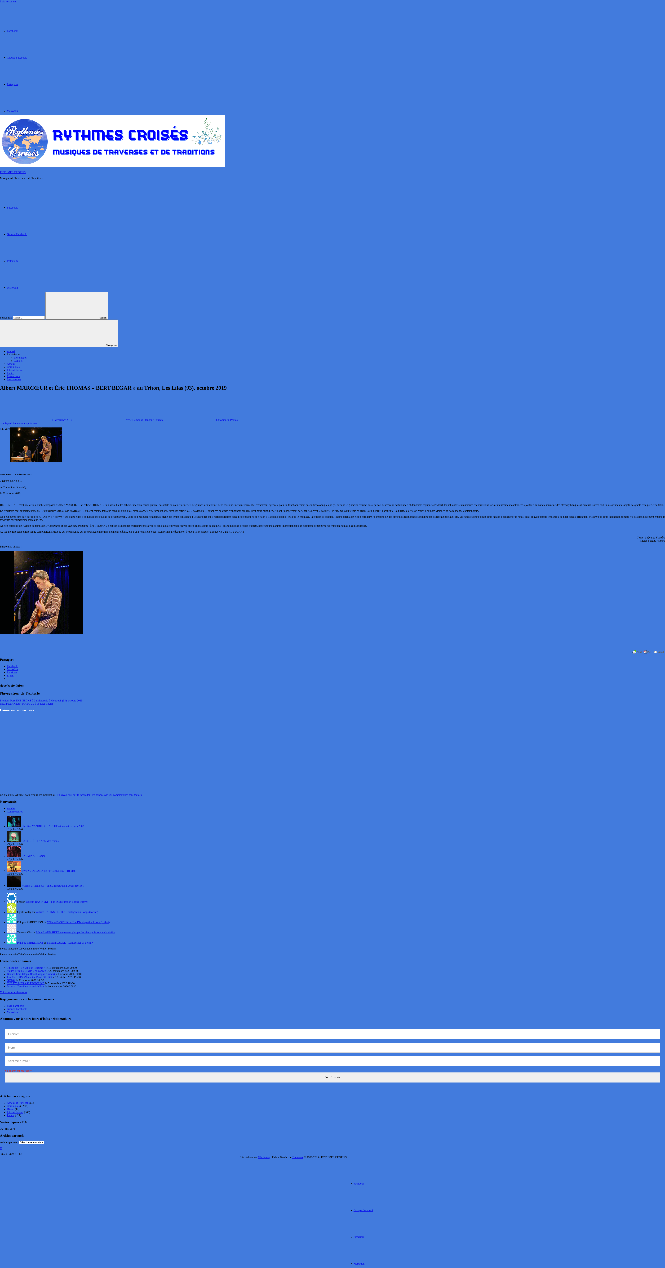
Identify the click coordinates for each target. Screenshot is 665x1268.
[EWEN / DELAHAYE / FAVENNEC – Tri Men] (14, 870)
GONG (11, 980)
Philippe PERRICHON (30, 942)
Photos (10, 373)
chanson (19, 423)
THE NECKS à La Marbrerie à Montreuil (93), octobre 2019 (41, 700)
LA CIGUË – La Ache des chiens (40, 841)
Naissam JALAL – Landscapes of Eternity (70, 942)
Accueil (11, 351)
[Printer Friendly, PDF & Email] (648, 652)
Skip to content (8, 1)
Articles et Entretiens (18, 1102)
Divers (10, 1109)
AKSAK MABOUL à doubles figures (26, 703)
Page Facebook (15, 1005)
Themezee (297, 1157)
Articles (11, 363)
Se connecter (14, 379)
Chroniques (13, 366)
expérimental (31, 423)
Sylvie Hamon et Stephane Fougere (144, 419)
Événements (13, 376)
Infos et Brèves (15, 370)
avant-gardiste (7, 423)
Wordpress (264, 1157)
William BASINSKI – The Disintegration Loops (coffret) (52, 885)
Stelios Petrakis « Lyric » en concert (26, 970)
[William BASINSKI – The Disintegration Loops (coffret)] (14, 885)
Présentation (20, 357)
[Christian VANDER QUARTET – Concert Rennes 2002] (14, 826)
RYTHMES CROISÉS (13, 172)
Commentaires (15, 811)
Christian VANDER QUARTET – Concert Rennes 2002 (52, 826)
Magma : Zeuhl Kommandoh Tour (26, 986)
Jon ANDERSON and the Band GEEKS (29, 977)
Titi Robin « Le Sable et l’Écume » (26, 967)
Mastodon (12, 1012)
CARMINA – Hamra (33, 855)
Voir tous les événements (13, 992)
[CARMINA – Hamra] (14, 855)
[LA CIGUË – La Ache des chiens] (14, 841)
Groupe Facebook (17, 1009)
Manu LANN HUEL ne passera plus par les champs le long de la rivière (75, 932)
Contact (18, 360)
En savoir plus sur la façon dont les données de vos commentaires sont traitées (99, 794)
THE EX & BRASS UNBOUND (26, 983)
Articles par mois (9, 1142)
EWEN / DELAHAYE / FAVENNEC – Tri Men (48, 870)
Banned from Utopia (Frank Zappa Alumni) (31, 974)
